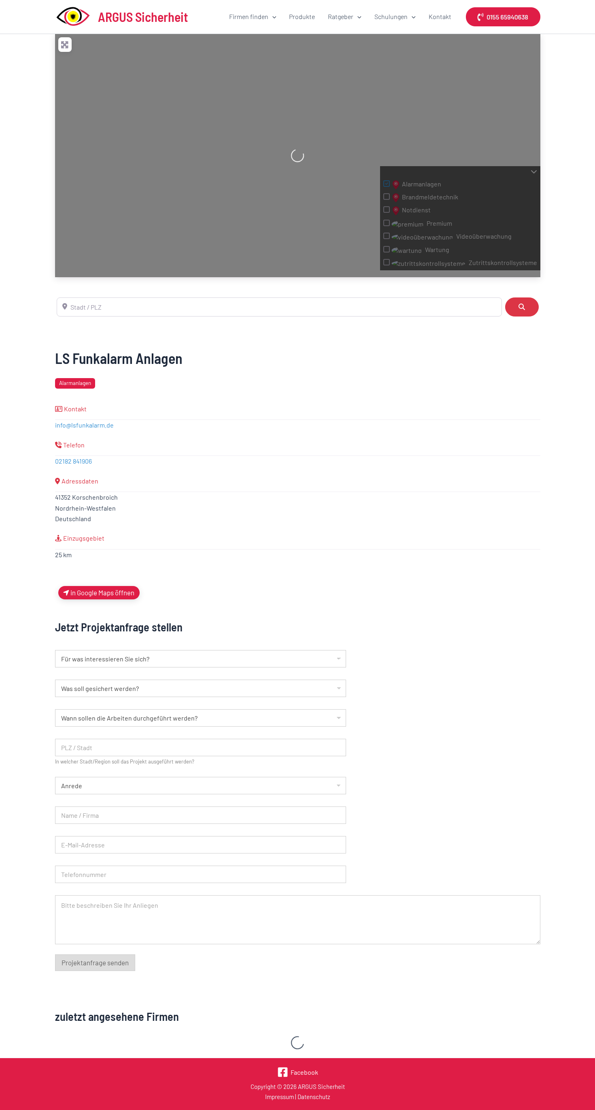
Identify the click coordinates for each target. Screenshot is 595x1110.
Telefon (74, 445)
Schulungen (391, 16)
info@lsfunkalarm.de (84, 425)
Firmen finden (248, 16)
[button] (272, 16)
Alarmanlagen (75, 383)
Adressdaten (80, 481)
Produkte (302, 16)
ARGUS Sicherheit (143, 16)
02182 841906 (73, 461)
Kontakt (440, 16)
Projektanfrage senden (95, 962)
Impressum (279, 1096)
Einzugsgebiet (83, 538)
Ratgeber (340, 16)
